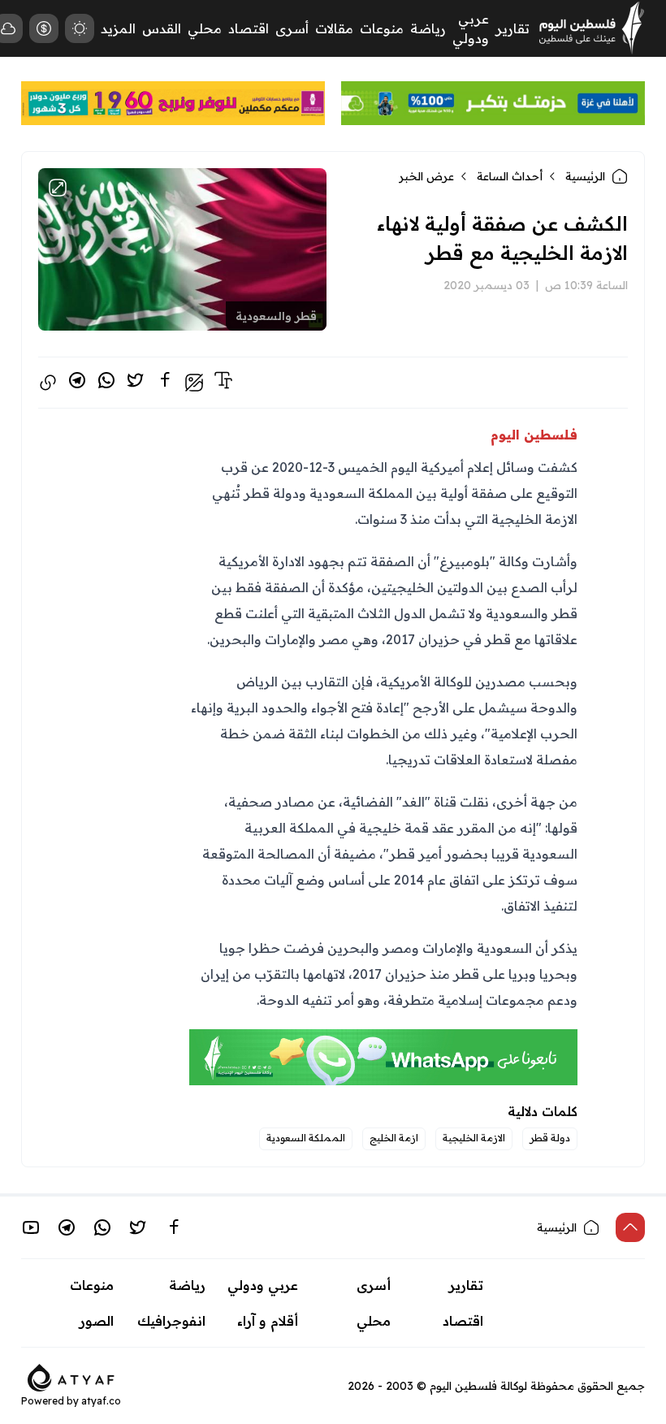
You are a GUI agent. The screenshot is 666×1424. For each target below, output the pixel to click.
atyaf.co (101, 1401)
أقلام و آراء (267, 1321)
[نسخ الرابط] (48, 382)
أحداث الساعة (510, 176)
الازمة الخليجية (474, 1138)
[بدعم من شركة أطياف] (71, 1376)
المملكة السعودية (305, 1138)
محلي (205, 28)
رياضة (428, 28)
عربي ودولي (262, 1285)
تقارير (512, 28)
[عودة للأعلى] (630, 1227)
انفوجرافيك (171, 1321)
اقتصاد (248, 28)
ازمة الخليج (394, 1138)
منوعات (382, 28)
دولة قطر (550, 1138)
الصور (97, 1321)
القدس (161, 28)
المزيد (118, 28)
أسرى (292, 28)
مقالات (334, 28)
